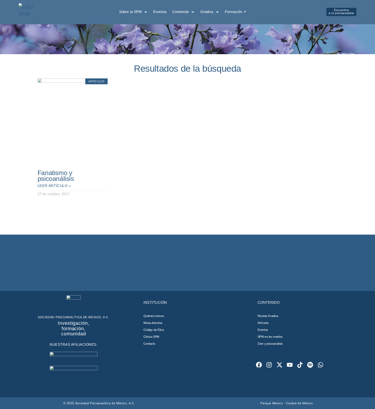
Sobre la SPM (130, 12)
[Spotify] (310, 365)
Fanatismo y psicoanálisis (56, 175)
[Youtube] (289, 365)
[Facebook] (259, 365)
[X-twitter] (279, 365)
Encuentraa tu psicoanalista (341, 11)
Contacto (149, 343)
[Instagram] (269, 365)
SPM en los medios (270, 336)
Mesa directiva (152, 323)
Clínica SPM (151, 336)
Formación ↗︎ (235, 12)
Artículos (263, 323)
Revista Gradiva (268, 316)
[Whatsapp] (320, 365)
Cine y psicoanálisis (270, 343)
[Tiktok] (300, 365)
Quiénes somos (153, 316)
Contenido (180, 12)
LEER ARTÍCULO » (54, 186)
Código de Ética (153, 329)
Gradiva (206, 12)
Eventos (160, 12)
